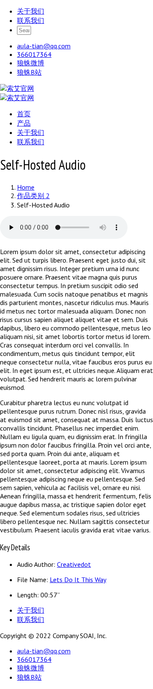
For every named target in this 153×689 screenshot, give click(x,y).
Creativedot (74, 564)
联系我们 (30, 20)
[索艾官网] (17, 88)
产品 (24, 123)
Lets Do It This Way (78, 579)
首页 (24, 113)
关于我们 (30, 11)
